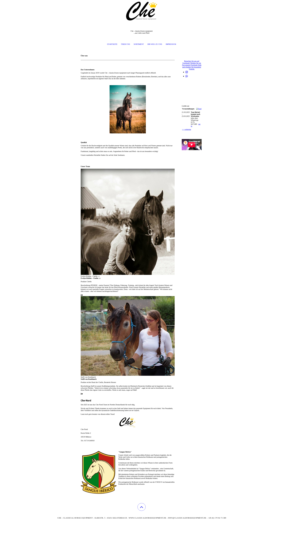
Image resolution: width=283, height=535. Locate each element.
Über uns (125, 44)
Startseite (112, 44)
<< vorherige (186, 129)
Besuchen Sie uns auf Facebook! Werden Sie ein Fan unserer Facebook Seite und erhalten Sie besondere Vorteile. (191, 65)
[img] (141, 11)
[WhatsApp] (186, 76)
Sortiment (139, 44)
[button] (142, 507)
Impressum (171, 44)
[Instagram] (186, 72)
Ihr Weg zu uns (154, 44)
